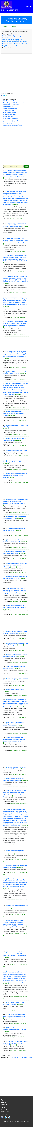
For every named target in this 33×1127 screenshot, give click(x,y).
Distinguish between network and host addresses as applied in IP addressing (15, 565)
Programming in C (8, 106)
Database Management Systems (12, 125)
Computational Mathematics (11, 122)
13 (20, 1057)
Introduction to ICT (8, 101)
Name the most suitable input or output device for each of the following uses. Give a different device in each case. (15, 953)
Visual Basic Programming (11, 123)
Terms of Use (5, 1109)
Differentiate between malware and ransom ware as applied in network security (15, 475)
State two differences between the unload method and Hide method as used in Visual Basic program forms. (15, 224)
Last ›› (30, 1057)
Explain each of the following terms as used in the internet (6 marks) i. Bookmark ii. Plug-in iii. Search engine (15, 501)
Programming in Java (9, 112)
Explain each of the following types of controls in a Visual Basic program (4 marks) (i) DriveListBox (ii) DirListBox (15, 323)
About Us (3, 1102)
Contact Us (4, 1104)
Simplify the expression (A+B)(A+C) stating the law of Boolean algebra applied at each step (15, 907)
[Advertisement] (16, 72)
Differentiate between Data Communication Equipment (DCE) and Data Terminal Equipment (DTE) (14, 739)
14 (22, 1057)
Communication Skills (9, 114)
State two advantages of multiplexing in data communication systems (13, 413)
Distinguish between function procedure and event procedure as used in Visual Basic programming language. (15, 240)
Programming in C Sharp (10, 118)
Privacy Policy (5, 1111)
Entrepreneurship (8, 116)
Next (25, 1057)
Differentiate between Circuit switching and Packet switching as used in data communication (15, 723)
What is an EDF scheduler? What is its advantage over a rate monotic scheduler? (15, 1043)
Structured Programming (10, 120)
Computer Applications (10, 108)
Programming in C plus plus (11, 104)
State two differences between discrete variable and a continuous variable (14, 852)
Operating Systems (8, 110)
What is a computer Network (15, 689)
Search (26, 166)
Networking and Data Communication (14, 102)
